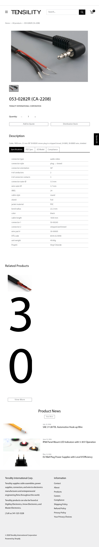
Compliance (59, 500)
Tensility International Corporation (25, 106)
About (56, 488)
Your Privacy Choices (63, 517)
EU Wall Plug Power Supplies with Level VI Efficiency (67, 457)
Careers (57, 496)
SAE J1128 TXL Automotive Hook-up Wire (62, 427)
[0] (91, 12)
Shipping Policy (61, 504)
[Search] (82, 12)
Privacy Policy (60, 513)
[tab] (16, 149)
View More (20, 400)
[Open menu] (6, 12)
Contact (57, 484)
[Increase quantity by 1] (35, 117)
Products (58, 492)
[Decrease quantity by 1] (21, 117)
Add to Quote (29, 124)
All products (17, 23)
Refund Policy (60, 509)
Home (7, 23)
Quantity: (13, 117)
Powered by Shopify (12, 539)
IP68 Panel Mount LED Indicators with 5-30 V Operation (69, 442)
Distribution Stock (70, 124)
